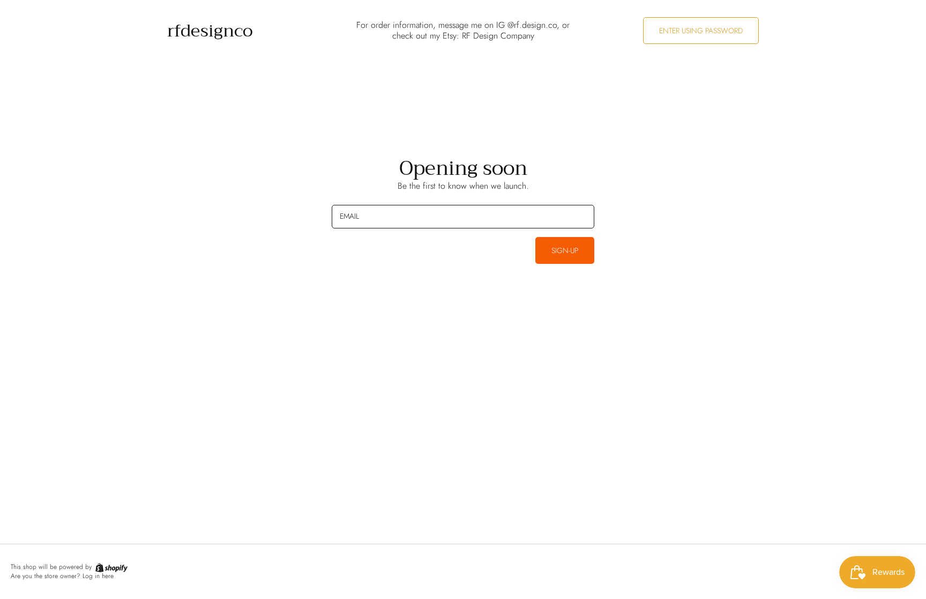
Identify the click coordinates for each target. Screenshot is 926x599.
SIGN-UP (564, 250)
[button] (701, 30)
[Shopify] (111, 567)
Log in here (98, 576)
